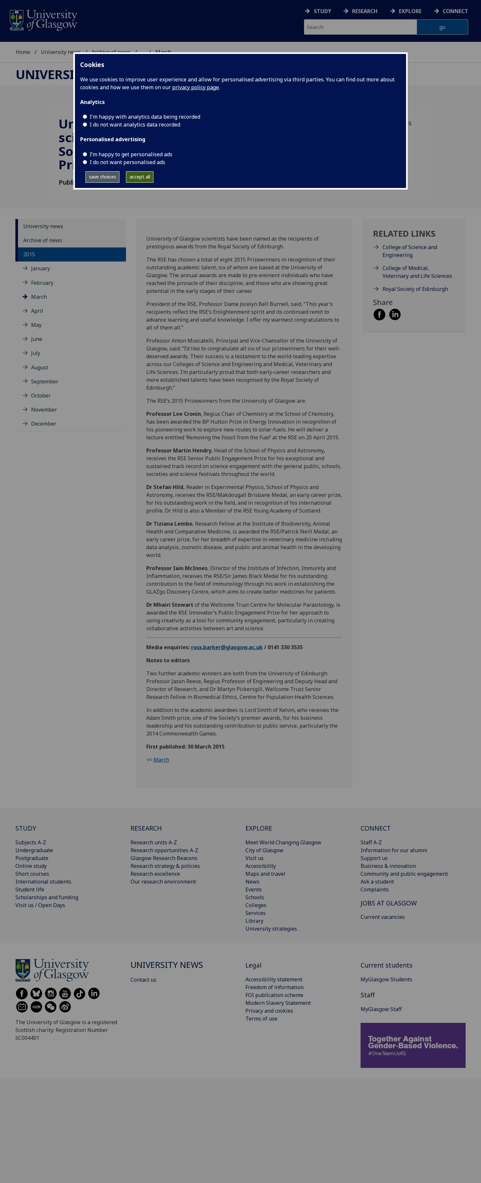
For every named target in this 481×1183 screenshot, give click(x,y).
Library (254, 920)
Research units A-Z (154, 842)
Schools (254, 897)
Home (23, 52)
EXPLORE (258, 828)
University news (61, 52)
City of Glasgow (264, 850)
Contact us (143, 979)
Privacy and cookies (269, 1010)
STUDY (25, 828)
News (252, 881)
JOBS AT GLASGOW (389, 903)
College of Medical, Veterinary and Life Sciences (417, 271)
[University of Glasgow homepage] (43, 19)
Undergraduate (34, 850)
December (43, 423)
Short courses (32, 873)
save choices (102, 177)
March (39, 296)
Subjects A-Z (30, 842)
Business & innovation (388, 866)
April (37, 310)
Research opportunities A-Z (164, 850)
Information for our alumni (394, 850)
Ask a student (377, 881)
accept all (140, 177)
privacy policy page (195, 87)
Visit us (254, 858)
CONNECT (376, 828)
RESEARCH (146, 828)
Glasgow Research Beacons (164, 858)
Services (255, 913)
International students (43, 881)
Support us (374, 858)
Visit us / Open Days (40, 905)
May (36, 325)
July (35, 353)
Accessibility (260, 866)
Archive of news (42, 240)
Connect (455, 11)
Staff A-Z (371, 842)
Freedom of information (274, 987)
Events (253, 889)
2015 (29, 254)
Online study (31, 866)
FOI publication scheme (274, 995)
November (44, 409)
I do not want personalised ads (127, 162)
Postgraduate (31, 858)
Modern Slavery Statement (278, 1002)
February (42, 282)
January (40, 268)
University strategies (271, 928)
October (41, 395)
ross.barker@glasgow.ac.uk (227, 647)
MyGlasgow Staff (381, 1009)
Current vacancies (383, 917)
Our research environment (163, 881)
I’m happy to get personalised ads (131, 154)
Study (322, 11)
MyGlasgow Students (386, 979)
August (39, 367)
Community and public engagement (404, 873)
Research (365, 11)
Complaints (375, 889)
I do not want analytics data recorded (135, 124)
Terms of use (261, 1018)
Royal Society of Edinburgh (415, 289)
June (36, 339)
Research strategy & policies (165, 866)
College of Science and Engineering (410, 251)
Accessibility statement (273, 979)
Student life (29, 889)
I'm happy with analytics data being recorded (145, 116)
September (44, 381)
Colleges (255, 905)
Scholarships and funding (46, 897)
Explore (410, 11)
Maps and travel (265, 873)
